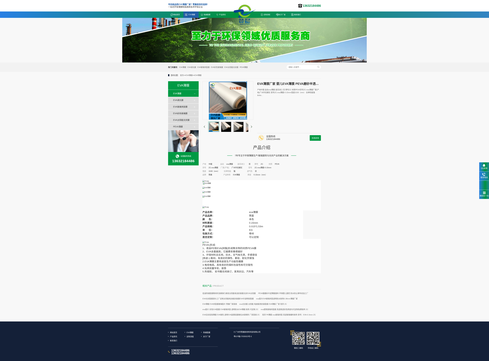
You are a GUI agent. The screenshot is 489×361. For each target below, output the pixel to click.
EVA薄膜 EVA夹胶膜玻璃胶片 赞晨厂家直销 (219, 304)
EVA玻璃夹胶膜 (203, 67)
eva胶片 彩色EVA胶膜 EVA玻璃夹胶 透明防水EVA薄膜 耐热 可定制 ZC (230, 309)
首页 (182, 75)
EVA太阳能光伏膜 (231, 67)
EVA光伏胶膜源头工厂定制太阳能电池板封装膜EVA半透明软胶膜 (228, 299)
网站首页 (176, 15)
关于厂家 (282, 15)
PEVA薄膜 (244, 67)
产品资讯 (222, 15)
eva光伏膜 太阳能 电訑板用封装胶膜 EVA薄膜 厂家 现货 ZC (263, 304)
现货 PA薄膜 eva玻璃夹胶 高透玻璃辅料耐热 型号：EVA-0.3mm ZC (289, 315)
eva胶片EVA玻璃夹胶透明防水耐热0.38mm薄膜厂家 (277, 299)
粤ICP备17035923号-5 (243, 336)
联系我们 (297, 15)
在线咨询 (315, 138)
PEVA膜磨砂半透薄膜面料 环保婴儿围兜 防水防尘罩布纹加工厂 (283, 293)
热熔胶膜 (207, 15)
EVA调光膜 (191, 67)
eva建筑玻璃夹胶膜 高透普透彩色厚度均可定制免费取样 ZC (284, 309)
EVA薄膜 (191, 15)
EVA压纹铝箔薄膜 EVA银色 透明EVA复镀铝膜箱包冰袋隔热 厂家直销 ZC (231, 315)
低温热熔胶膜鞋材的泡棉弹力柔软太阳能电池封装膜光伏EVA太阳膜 (229, 293)
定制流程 (267, 15)
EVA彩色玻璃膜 (217, 67)
